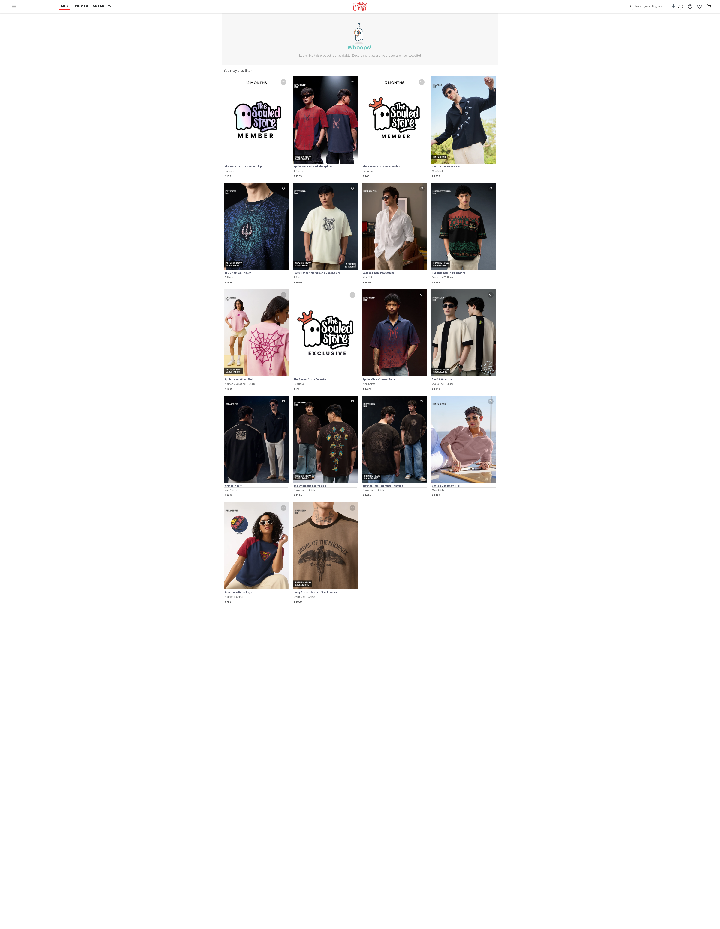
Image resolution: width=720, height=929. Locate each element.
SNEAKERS (102, 5)
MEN (65, 5)
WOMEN (81, 5)
